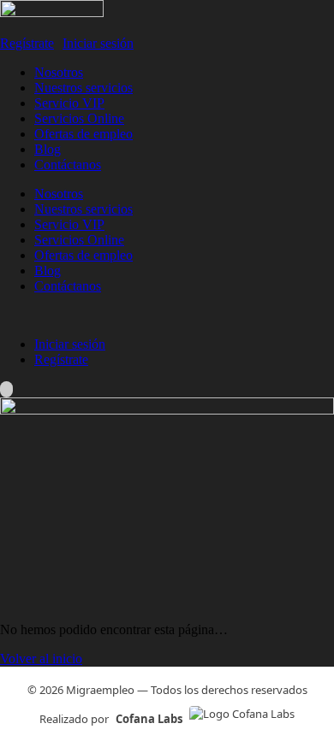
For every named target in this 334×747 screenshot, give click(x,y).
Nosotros (58, 72)
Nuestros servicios (83, 87)
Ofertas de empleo (83, 133)
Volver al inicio (41, 658)
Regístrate (27, 43)
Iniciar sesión (98, 43)
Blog (47, 149)
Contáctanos (67, 164)
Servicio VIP (69, 103)
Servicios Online (79, 118)
